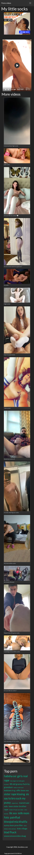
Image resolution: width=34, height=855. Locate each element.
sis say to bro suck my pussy (16, 798)
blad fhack (10, 832)
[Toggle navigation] (30, 3)
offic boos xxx (22, 790)
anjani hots (15, 803)
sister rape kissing (14, 794)
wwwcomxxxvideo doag (15, 836)
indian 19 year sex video (16, 810)
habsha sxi (10, 776)
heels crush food (18, 787)
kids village (22, 828)
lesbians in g (9, 790)
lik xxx (13, 813)
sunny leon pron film (13, 825)
